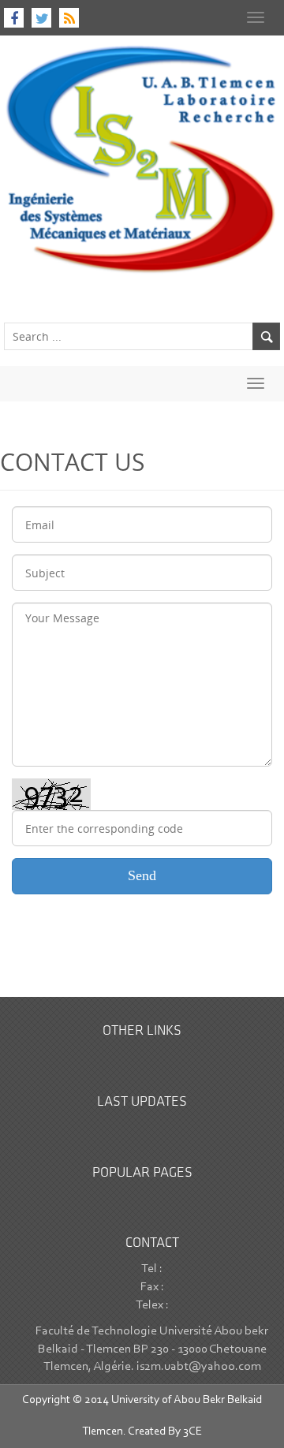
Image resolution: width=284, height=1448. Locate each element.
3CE (192, 1432)
